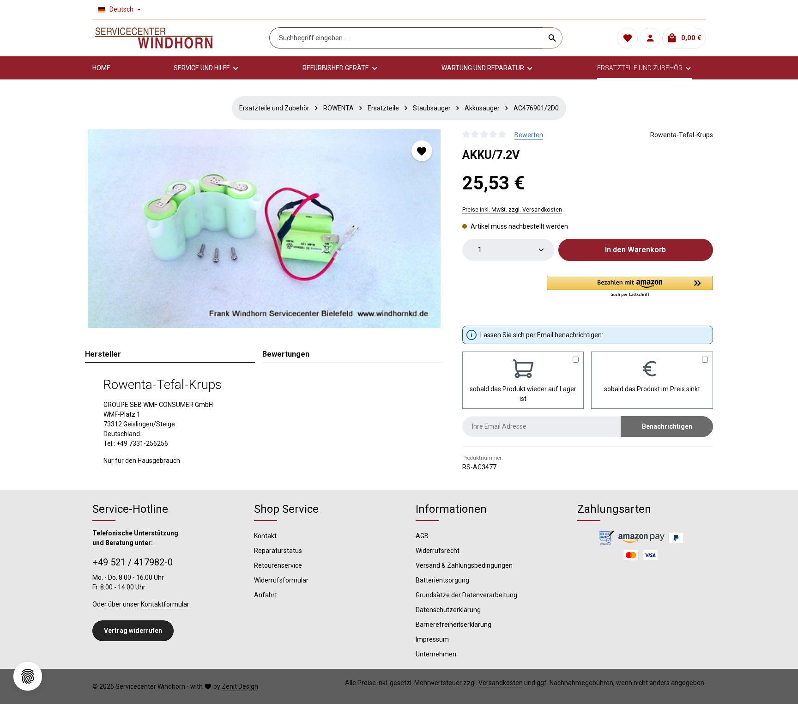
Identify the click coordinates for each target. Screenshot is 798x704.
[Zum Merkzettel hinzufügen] (421, 150)
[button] (630, 287)
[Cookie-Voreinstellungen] (28, 676)
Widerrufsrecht (437, 550)
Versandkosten (500, 682)
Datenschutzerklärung (448, 609)
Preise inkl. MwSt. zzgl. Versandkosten (512, 209)
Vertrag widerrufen (133, 630)
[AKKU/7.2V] (264, 228)
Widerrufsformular (281, 580)
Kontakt (265, 536)
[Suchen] (552, 38)
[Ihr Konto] (650, 38)
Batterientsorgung (442, 580)
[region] (264, 228)
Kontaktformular (165, 604)
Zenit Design (240, 686)
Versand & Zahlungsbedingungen (464, 565)
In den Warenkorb (635, 249)
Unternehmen (436, 654)
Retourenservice (278, 565)
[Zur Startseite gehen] (153, 38)
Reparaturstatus (278, 550)
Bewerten (528, 135)
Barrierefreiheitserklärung (453, 624)
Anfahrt (265, 595)
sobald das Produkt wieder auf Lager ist (523, 393)
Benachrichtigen (667, 426)
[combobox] (406, 38)
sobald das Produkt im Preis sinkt (652, 389)
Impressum (432, 639)
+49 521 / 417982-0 (132, 562)
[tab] (170, 354)
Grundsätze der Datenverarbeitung (466, 595)
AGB (422, 536)
